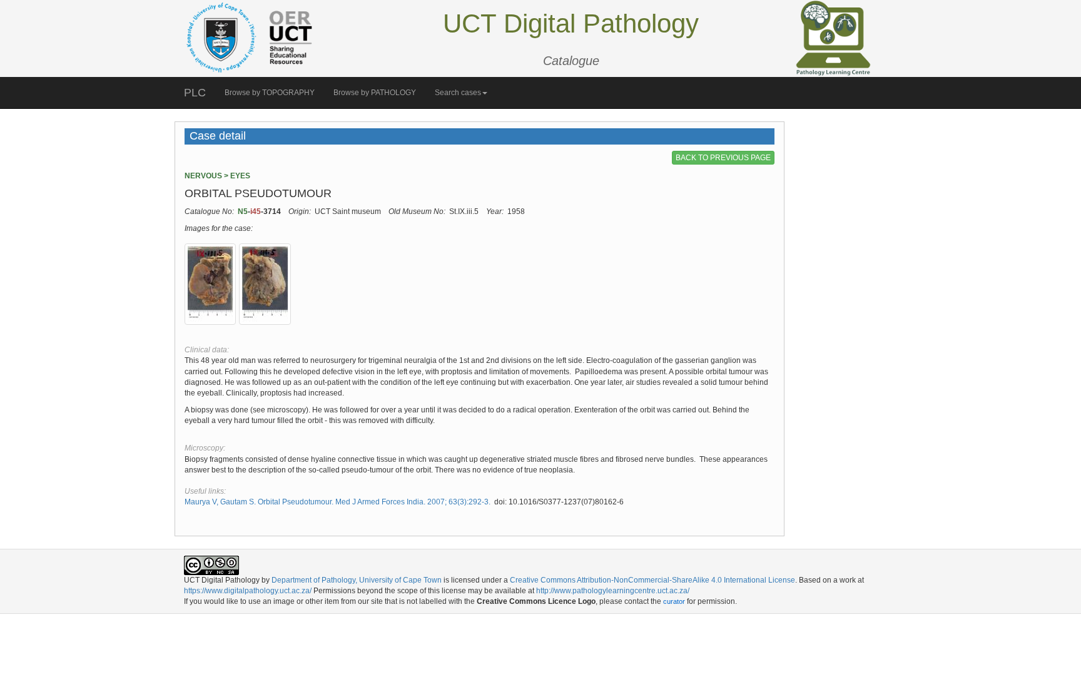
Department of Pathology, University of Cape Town (357, 580)
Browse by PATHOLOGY (374, 92)
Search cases (458, 92)
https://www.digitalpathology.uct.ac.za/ (248, 590)
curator (674, 601)
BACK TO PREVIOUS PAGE (723, 157)
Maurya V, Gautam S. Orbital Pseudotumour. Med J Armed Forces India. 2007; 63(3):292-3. (337, 501)
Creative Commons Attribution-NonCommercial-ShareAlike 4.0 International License (652, 580)
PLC (195, 92)
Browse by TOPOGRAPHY (270, 92)
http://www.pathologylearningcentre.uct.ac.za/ (612, 590)
